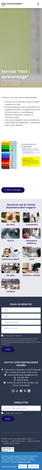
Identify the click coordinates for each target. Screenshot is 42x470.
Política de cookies (33, 441)
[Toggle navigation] (38, 4)
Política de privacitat (18, 441)
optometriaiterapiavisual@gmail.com (23, 375)
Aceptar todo (33, 466)
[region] (21, 461)
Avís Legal (4, 441)
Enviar (8, 349)
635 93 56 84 (22, 380)
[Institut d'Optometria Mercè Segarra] (12, 4)
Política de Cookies (24, 462)
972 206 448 (22, 377)
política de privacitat (29, 336)
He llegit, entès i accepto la (20, 336)
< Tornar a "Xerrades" (10, 83)
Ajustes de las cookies (9, 466)
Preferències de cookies (11, 443)
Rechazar (22, 466)
